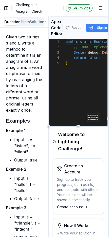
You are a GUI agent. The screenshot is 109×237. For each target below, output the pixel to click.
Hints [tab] (25, 22)
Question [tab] (11, 22)
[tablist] (24, 21)
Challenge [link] (24, 5)
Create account (70, 207)
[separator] (108, 118)
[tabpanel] (24, 133)
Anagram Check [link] (29, 11)
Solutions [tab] (37, 22)
